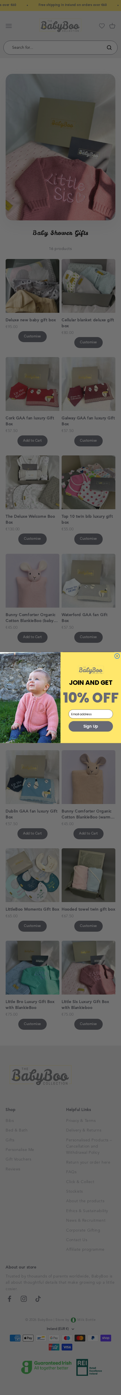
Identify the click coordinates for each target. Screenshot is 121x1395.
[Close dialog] (117, 655)
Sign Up (90, 726)
